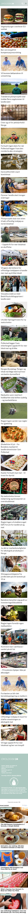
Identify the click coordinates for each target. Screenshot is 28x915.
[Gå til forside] (10, 3)
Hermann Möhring (16, 775)
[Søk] (22, 3)
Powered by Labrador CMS (14, 802)
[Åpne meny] (25, 3)
